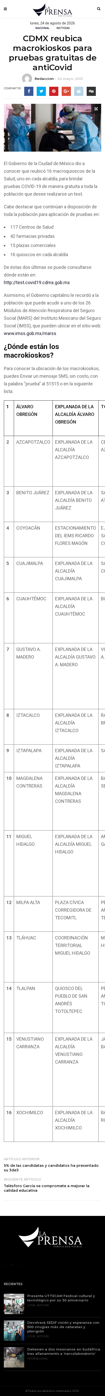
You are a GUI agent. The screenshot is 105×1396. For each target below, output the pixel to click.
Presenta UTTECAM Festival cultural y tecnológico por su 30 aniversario (61, 1298)
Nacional (42, 28)
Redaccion (44, 79)
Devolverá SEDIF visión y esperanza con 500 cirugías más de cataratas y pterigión (63, 1326)
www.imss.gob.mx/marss (30, 333)
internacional (37, 1358)
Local (31, 1305)
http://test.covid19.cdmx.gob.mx (37, 282)
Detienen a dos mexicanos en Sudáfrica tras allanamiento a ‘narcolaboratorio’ (63, 1351)
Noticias (63, 28)
